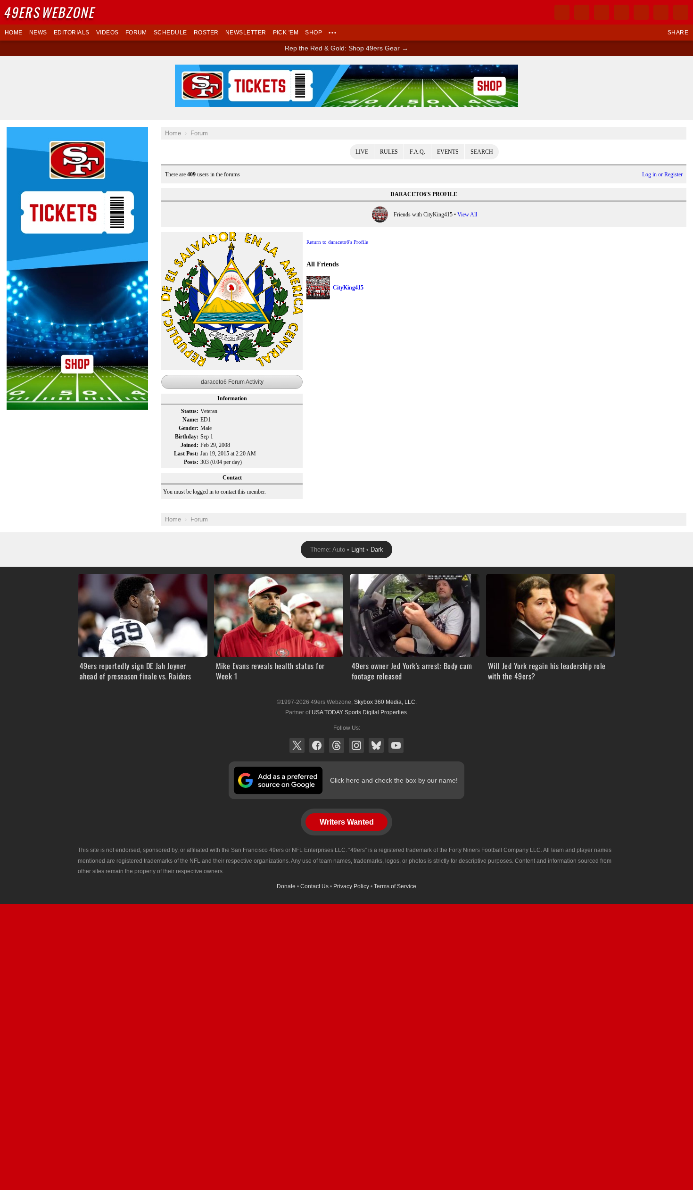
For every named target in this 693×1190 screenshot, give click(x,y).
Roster (206, 32)
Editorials (72, 32)
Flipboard (641, 12)
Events (448, 152)
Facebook (316, 745)
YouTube (396, 745)
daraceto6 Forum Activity (232, 382)
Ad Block (20, 132)
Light (357, 549)
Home (14, 32)
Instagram (356, 745)
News (38, 32)
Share (678, 32)
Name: (190, 419)
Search (481, 152)
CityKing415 (348, 287)
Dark (377, 549)
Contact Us (314, 886)
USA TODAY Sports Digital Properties (359, 712)
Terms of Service (395, 886)
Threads (336, 745)
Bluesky (376, 745)
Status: (189, 411)
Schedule (170, 32)
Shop (313, 32)
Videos (107, 32)
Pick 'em (286, 32)
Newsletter (245, 32)
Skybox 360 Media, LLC (384, 702)
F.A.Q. (417, 152)
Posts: (191, 462)
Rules (389, 152)
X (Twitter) (297, 745)
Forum (136, 32)
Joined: (189, 445)
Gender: (188, 428)
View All (467, 214)
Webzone (50, 12)
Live (361, 152)
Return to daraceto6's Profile (337, 242)
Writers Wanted (347, 822)
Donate (286, 886)
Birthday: (186, 436)
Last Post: (186, 453)
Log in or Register (662, 174)
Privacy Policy (351, 886)
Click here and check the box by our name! (394, 780)
